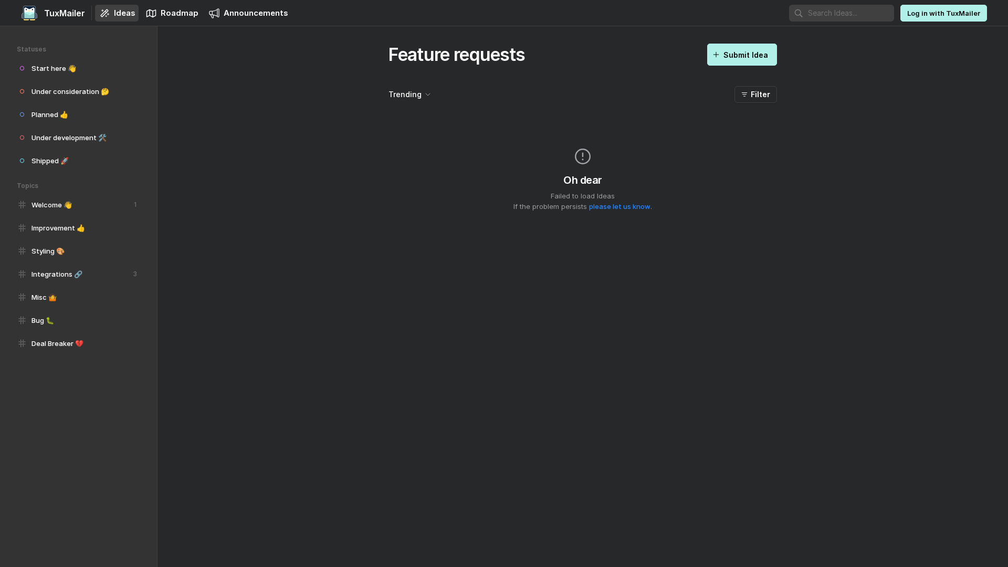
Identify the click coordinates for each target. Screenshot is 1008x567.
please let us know (619, 206)
